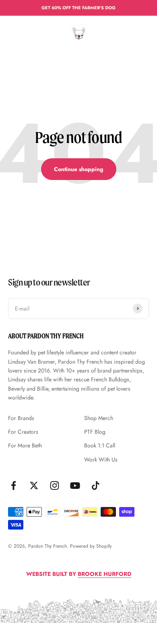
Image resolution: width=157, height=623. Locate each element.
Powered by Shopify (91, 546)
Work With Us (101, 459)
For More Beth (25, 445)
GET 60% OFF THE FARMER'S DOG (78, 7)
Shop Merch (98, 418)
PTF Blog (94, 432)
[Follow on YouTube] (75, 485)
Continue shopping (78, 169)
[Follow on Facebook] (13, 485)
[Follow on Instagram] (54, 485)
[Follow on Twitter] (34, 485)
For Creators (23, 432)
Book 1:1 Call (99, 445)
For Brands (21, 418)
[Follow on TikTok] (95, 485)
